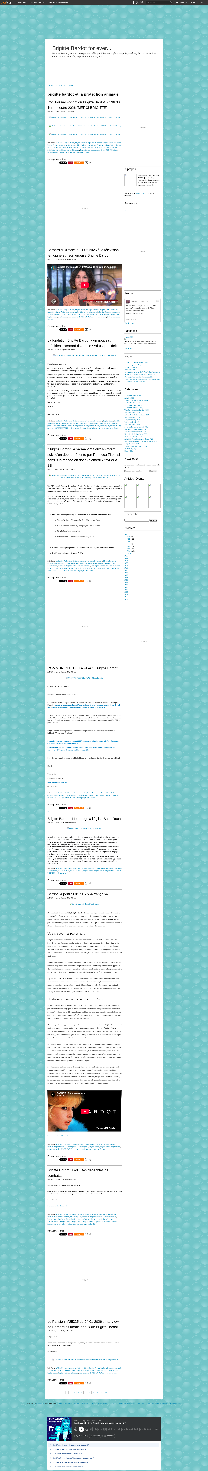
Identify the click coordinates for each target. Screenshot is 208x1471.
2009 (126, 594)
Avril (128, 546)
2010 (126, 592)
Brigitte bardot (108, 143)
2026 (126, 534)
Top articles (85, 1403)
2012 (126, 587)
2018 (126, 573)
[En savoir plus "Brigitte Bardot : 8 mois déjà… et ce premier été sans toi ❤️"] (155, 490)
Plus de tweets (129, 323)
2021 (126, 565)
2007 (126, 599)
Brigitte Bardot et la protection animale (88, 143)
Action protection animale (67, 145)
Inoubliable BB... (130, 370)
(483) (131, 444)
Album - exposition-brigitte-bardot (136, 365)
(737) (135, 432)
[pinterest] (141, 2)
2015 (126, 580)
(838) (135, 429)
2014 (126, 582)
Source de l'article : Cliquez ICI (58, 1136)
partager (96, 1436)
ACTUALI (59, 143)
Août (128, 537)
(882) (136, 427)
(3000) (136, 400)
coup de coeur (95, 150)
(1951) (132, 412)
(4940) (132, 396)
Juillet (129, 539)
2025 (126, 556)
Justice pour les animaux (70, 147)
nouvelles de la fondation (56, 152)
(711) (133, 437)
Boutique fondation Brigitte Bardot (109, 145)
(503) (140, 441)
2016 (126, 578)
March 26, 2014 (131, 319)
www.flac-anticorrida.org (57, 782)
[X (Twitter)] (137, 2)
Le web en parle (84, 147)
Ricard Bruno (140, 193)
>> (106, 1392)
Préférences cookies (175, 1403)
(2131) (133, 408)
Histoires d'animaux (54, 147)
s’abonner (82, 1436)
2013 (126, 585)
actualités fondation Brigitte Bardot (73, 426)
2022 (126, 563)
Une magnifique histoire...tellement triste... (139, 377)
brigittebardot (85, 150)
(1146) (132, 424)
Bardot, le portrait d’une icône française (77, 894)
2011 (126, 590)
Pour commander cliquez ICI (57, 1206)
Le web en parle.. (97, 147)
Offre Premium (141, 1403)
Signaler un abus (102, 1403)
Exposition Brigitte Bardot (67, 1370)
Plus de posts (128, 349)
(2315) (132, 403)
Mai (128, 544)
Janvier (129, 553)
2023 (126, 561)
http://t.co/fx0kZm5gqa (134, 313)
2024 (126, 558)
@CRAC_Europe (135, 305)
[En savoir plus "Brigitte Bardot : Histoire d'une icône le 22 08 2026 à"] (155, 502)
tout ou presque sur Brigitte (79, 152)
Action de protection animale (74, 421)
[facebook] (133, 2)
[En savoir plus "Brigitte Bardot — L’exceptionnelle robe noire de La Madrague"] (142, 490)
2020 (126, 568)
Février (129, 551)
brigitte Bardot (64, 150)
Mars (128, 549)
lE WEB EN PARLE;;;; (109, 150)
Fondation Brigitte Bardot (89, 423)
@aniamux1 (144, 301)
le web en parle (101, 317)
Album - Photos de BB (132, 367)
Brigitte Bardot (60, 85)
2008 (126, 597)
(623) (138, 439)
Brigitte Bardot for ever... (81, 48)
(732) (135, 434)
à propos (110, 1436)
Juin (128, 541)
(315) (135, 446)
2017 (126, 575)
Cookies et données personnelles (157, 1403)
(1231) (137, 415)
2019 (126, 570)
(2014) (137, 410)
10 (97, 1392)
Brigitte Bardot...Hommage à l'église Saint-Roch (84, 819)
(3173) (129, 398)
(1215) (132, 417)
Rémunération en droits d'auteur (126, 1403)
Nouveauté (56, 426)
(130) (128, 451)
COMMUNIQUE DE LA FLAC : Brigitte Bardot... (83, 668)
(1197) (132, 420)
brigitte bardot (74, 150)
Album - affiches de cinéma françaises (137, 362)
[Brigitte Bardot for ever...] (130, 180)
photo (67, 152)
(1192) (131, 422)
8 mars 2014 (128, 337)
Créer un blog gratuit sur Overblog (69, 1403)
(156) (130, 449)
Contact (70, 85)
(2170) (133, 405)
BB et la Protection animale (86, 145)
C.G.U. (112, 1403)
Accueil (50, 85)
